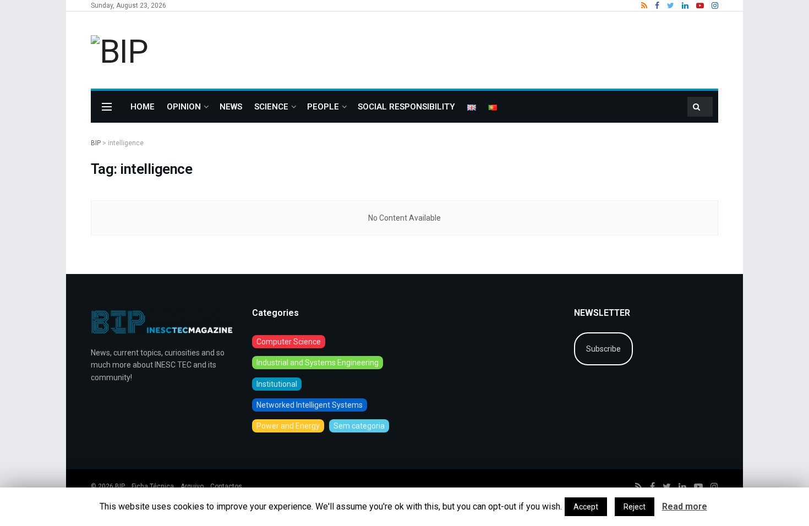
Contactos (226, 486)
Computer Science (288, 341)
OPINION (184, 107)
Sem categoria (359, 425)
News (231, 107)
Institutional (276, 384)
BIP (120, 486)
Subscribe (603, 348)
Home (142, 107)
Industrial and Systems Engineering (317, 362)
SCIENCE (271, 107)
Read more (684, 506)
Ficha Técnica (153, 486)
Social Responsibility (406, 107)
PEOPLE (323, 107)
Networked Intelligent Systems (309, 405)
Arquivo (192, 486)
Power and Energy (288, 425)
